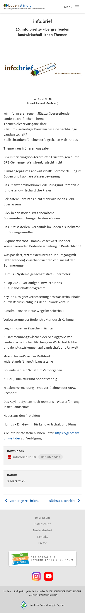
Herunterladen (50, 457)
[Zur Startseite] (23, 7)
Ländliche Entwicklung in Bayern (47, 605)
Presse (42, 543)
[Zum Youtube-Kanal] (48, 576)
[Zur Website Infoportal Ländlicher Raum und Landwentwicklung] (42, 559)
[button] (77, 6)
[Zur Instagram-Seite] (36, 576)
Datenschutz (42, 524)
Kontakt (42, 537)
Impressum (42, 518)
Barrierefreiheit (42, 530)
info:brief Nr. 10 (24, 457)
